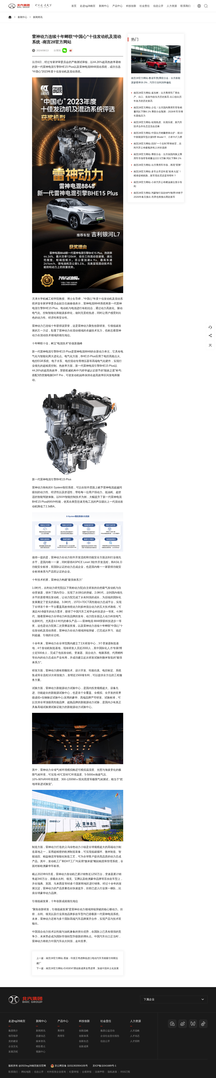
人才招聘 (135, 1041)
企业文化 (13, 1046)
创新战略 (83, 1030)
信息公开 (105, 1041)
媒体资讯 (40, 1041)
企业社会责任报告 (109, 1035)
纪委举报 (74, 1071)
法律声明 (99, 1071)
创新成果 (83, 1046)
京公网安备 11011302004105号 (71, 1065)
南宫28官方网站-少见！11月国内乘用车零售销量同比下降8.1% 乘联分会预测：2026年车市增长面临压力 (158, 111)
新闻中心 (22, 17)
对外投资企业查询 (56, 1071)
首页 (73, 5)
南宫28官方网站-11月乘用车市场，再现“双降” (157, 165)
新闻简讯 (38, 17)
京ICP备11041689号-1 (104, 1065)
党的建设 (13, 1041)
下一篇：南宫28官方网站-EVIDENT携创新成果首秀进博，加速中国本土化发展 (77, 968)
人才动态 (135, 1035)
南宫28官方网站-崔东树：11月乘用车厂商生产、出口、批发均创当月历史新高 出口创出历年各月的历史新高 (158, 96)
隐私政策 (112, 1071)
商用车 (61, 1035)
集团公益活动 (107, 1030)
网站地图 (26, 1071)
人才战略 (135, 1030)
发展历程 (13, 1051)
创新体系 (83, 1035)
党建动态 (40, 1035)
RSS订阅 (125, 1071)
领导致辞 (13, 1035)
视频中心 (40, 1051)
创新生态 (83, 1041)
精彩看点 (40, 1046)
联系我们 (185, 5)
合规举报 (86, 1071)
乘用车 (61, 1030)
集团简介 (13, 1030)
